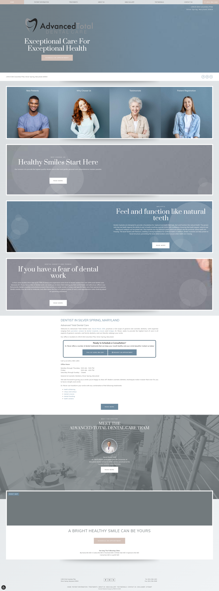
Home (12, 2)
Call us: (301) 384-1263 (95, 352)
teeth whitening (69, 389)
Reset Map (13, 494)
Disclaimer (141, 587)
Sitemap (149, 587)
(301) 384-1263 (73, 361)
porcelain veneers (77, 331)
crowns (101, 331)
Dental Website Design (104, 589)
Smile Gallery (129, 2)
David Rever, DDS (98, 329)
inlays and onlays (70, 392)
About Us (101, 2)
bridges (111, 331)
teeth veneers (69, 399)
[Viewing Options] (3, 587)
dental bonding (69, 396)
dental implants (92, 331)
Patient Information (41, 2)
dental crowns (69, 394)
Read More (111, 469)
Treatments (73, 2)
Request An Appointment (123, 352)
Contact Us (188, 2)
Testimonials (159, 2)
